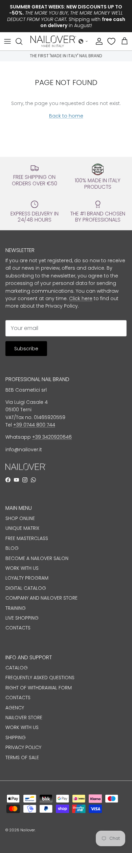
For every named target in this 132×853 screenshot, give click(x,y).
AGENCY (14, 707)
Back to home (66, 115)
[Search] (22, 41)
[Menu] (7, 41)
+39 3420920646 (52, 437)
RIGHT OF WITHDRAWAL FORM (38, 687)
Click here (80, 298)
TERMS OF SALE (22, 757)
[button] (83, 41)
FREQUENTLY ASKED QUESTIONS (39, 677)
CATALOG (16, 667)
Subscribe (26, 348)
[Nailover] (53, 41)
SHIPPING (15, 737)
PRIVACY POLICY (23, 747)
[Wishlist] (112, 41)
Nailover (27, 830)
